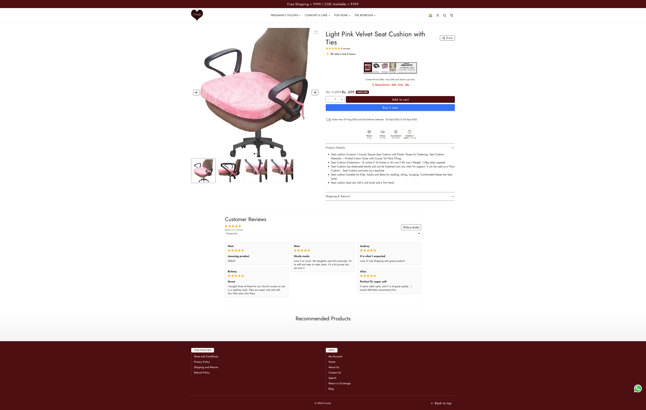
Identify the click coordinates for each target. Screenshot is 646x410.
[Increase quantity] (342, 99)
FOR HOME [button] (341, 15)
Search (332, 378)
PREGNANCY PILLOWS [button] (285, 15)
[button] (430, 15)
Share (449, 38)
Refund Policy (202, 373)
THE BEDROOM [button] (364, 15)
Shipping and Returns (206, 367)
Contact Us (335, 373)
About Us (334, 367)
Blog (331, 389)
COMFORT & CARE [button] (316, 15)
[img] (256, 250)
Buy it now (390, 107)
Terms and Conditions (206, 356)
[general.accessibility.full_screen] (316, 32)
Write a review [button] (411, 227)
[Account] (437, 15)
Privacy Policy (202, 362)
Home (332, 362)
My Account (335, 356)
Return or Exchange (340, 383)
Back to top (443, 403)
